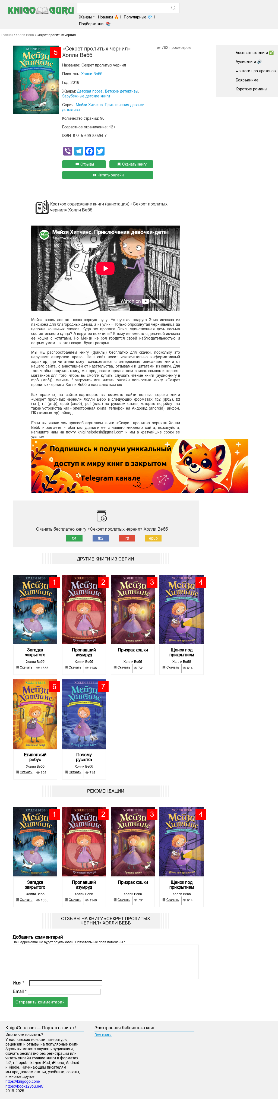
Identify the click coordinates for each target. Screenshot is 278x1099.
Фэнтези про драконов (256, 71)
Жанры (85, 17)
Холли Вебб (91, 74)
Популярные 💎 (138, 17)
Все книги (103, 1035)
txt (74, 538)
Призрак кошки (133, 650)
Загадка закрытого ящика (35, 652)
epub (153, 538)
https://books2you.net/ (24, 1086)
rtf (127, 538)
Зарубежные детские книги (86, 96)
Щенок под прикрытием (181, 652)
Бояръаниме (247, 80)
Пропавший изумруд (84, 652)
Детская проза (90, 91)
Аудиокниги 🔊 (249, 61)
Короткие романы (251, 89)
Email (20, 991)
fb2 (100, 538)
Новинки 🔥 (108, 17)
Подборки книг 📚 (94, 24)
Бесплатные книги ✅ (255, 52)
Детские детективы (121, 91)
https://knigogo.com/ (22, 1081)
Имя (18, 983)
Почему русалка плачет (84, 757)
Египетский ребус (35, 757)
